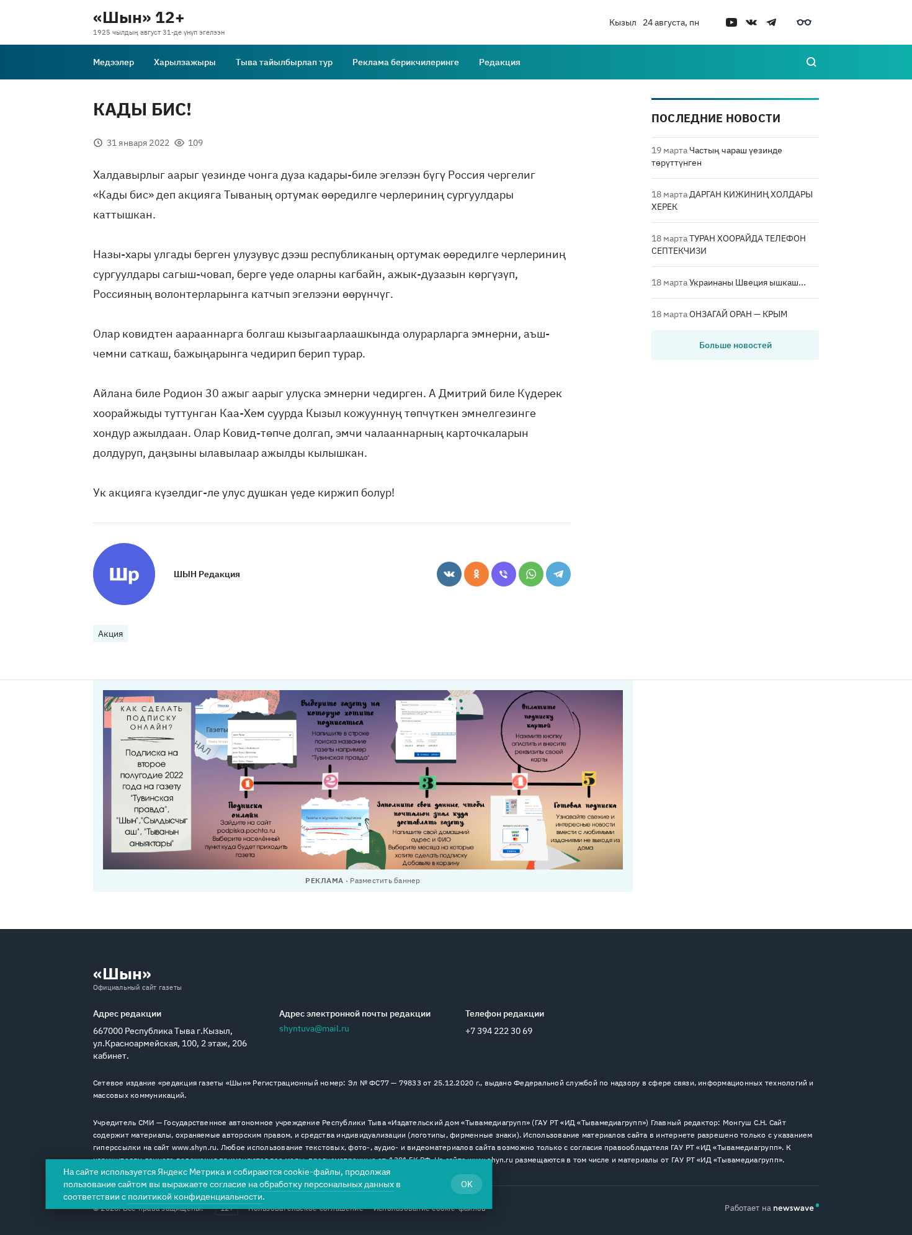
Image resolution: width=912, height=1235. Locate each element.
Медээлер (113, 62)
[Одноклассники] (476, 574)
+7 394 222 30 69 (498, 1030)
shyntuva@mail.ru (314, 1028)
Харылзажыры (185, 62)
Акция (110, 633)
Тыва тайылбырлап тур (284, 62)
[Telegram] (558, 574)
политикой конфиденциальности (195, 1196)
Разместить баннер (385, 880)
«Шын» (122, 973)
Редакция (500, 62)
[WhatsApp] (531, 574)
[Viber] (503, 574)
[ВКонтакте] (449, 574)
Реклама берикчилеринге (405, 62)
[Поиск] (811, 62)
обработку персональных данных (326, 1184)
